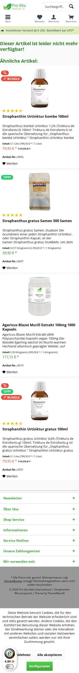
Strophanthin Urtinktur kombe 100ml (35, 116)
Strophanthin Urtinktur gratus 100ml (35, 429)
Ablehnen (23, 655)
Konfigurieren (39, 666)
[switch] (10, 666)
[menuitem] (71, 18)
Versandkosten (13, 581)
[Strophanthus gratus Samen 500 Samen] (39, 192)
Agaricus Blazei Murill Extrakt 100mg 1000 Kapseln (38, 327)
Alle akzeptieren (49, 655)
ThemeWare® (56, 593)
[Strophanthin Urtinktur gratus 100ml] (39, 400)
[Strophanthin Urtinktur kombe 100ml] (39, 88)
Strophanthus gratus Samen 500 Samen (37, 221)
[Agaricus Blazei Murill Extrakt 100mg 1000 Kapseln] (39, 296)
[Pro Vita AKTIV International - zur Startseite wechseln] (19, 6)
